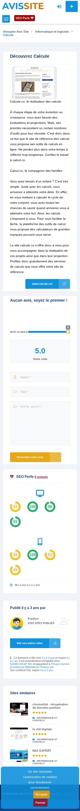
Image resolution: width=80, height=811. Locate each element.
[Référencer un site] (72, 6)
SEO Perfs (23, 18)
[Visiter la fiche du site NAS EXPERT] (19, 755)
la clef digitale (42, 729)
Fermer (40, 802)
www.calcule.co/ (42, 283)
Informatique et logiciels (52, 31)
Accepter (42, 794)
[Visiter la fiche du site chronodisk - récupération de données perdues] (19, 709)
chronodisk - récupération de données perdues (50, 706)
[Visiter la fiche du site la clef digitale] (19, 734)
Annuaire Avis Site (16, 31)
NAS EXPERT (41, 750)
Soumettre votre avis (30, 457)
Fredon (33, 618)
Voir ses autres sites (30, 643)
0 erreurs (41, 477)
